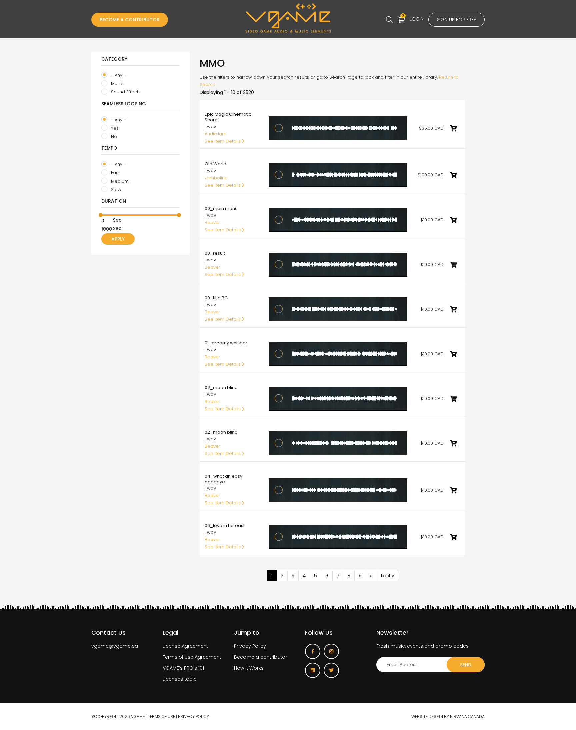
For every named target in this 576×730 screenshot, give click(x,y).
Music (116, 83)
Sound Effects (125, 92)
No (113, 136)
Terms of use (161, 716)
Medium (119, 181)
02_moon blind (221, 387)
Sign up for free (456, 19)
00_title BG (216, 298)
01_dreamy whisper (226, 343)
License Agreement (185, 646)
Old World (215, 164)
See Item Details (223, 141)
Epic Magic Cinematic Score (228, 117)
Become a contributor (260, 657)
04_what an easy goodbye (223, 479)
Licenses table (180, 679)
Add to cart (453, 128)
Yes (114, 128)
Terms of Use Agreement (192, 657)
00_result (215, 253)
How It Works (249, 668)
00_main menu (221, 208)
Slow (115, 189)
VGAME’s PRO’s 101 (183, 668)
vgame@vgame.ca (114, 646)
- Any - (118, 75)
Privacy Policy (250, 646)
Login (417, 19)
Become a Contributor (130, 19)
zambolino (216, 178)
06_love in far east (225, 525)
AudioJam (215, 134)
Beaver (212, 222)
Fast (115, 172)
